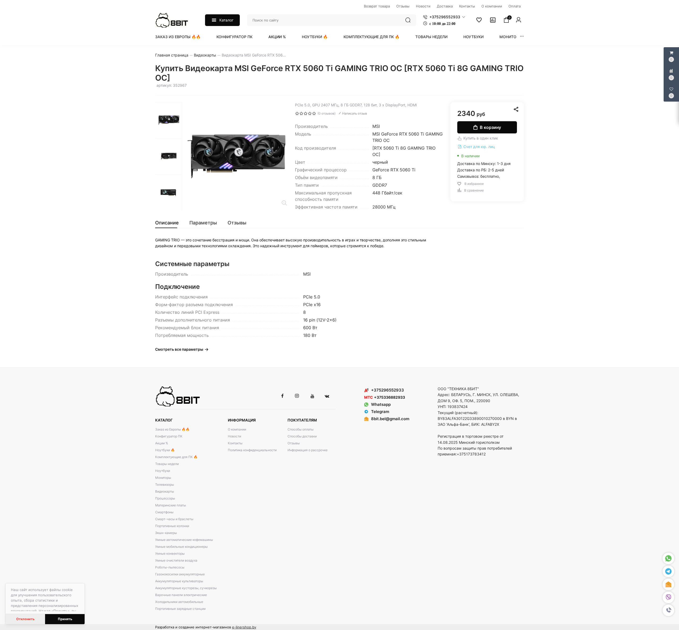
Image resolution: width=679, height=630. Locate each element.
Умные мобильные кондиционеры (181, 547)
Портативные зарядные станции (180, 609)
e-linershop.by (244, 627)
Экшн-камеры (166, 533)
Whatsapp (381, 404)
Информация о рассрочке (308, 450)
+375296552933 (387, 390)
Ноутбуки (473, 36)
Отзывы (294, 443)
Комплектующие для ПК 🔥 (371, 36)
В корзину (490, 127)
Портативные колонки (172, 526)
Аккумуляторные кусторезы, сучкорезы (186, 588)
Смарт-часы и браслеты (174, 519)
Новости (234, 436)
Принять (65, 619)
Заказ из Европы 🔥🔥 (178, 36)
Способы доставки (302, 436)
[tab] (169, 223)
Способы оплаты (301, 429)
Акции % (277, 36)
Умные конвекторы (170, 553)
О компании (237, 429)
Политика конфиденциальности (252, 450)
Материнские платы (170, 505)
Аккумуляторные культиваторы (179, 581)
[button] (668, 610)
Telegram (380, 411)
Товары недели (431, 36)
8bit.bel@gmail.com (390, 418)
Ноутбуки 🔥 (315, 36)
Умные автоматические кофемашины (184, 540)
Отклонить (25, 619)
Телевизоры (164, 484)
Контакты (235, 443)
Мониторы (510, 36)
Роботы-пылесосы (169, 567)
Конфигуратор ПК (234, 36)
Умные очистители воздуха (176, 560)
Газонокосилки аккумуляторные (180, 574)
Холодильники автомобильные (179, 602)
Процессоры (165, 498)
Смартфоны (164, 512)
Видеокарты (164, 491)
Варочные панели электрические (181, 595)
